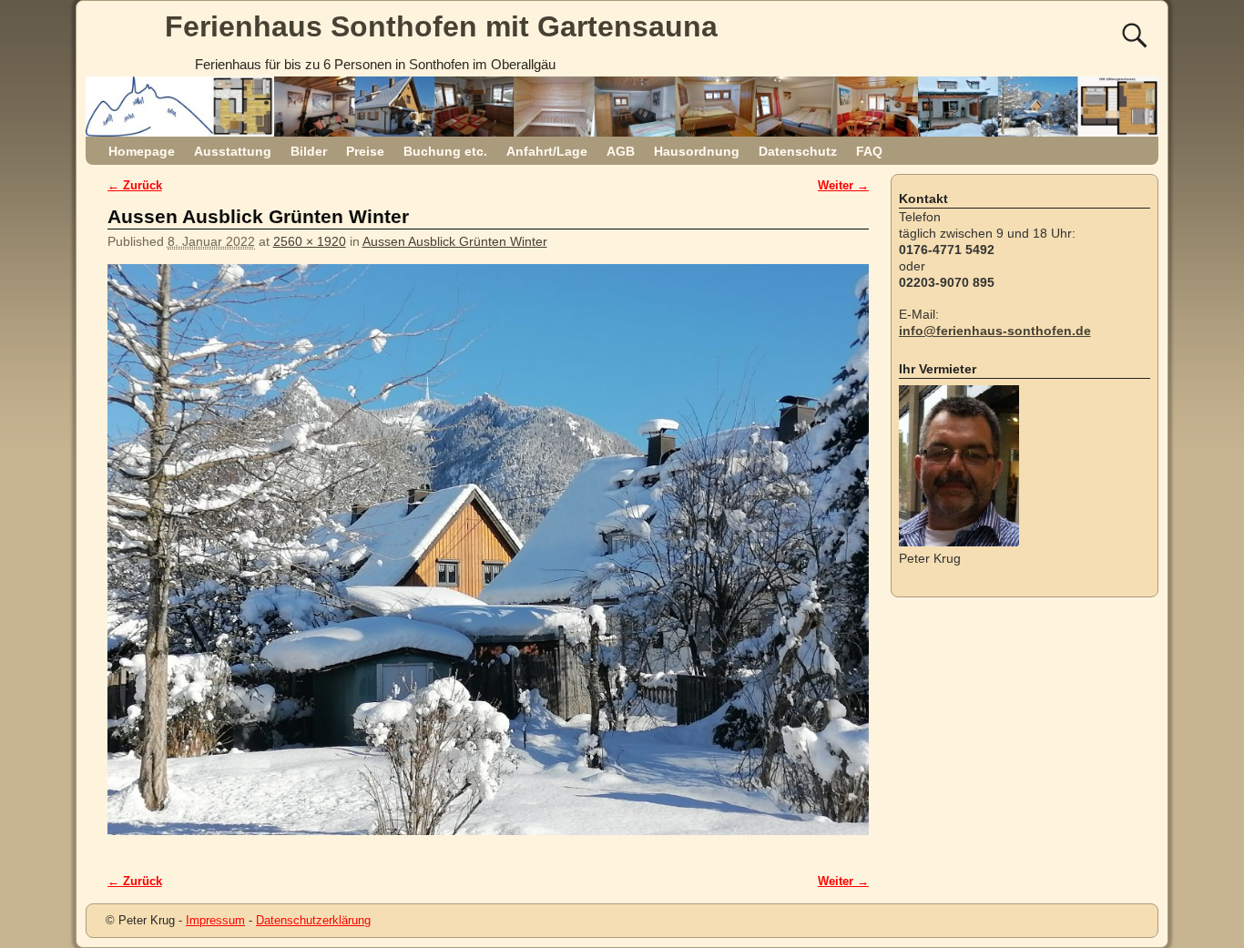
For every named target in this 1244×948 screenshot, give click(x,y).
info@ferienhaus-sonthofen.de (995, 330)
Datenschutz (798, 151)
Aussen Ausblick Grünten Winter (454, 241)
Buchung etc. (445, 151)
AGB (621, 151)
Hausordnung (696, 151)
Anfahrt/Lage (546, 151)
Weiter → (843, 185)
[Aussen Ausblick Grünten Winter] (488, 559)
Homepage (141, 151)
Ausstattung (232, 151)
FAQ (869, 151)
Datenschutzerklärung (313, 920)
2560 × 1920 (309, 241)
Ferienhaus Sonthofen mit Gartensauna (441, 26)
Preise (365, 151)
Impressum (215, 920)
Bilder (309, 151)
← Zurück (134, 185)
